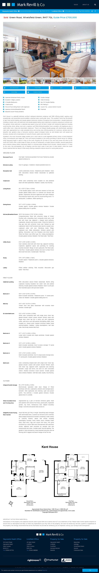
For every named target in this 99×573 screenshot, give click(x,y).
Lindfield (52, 544)
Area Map (14, 92)
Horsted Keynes (55, 548)
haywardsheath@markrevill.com (29, 11)
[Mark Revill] (92, 11)
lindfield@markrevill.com (71, 11)
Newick (76, 548)
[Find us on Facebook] (95, 11)
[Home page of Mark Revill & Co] (22, 6)
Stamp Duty (84, 88)
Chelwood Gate (78, 550)
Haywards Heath (55, 542)
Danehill (52, 550)
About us (86, 4)
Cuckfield (53, 546)
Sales (76, 4)
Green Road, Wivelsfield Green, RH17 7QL (28, 17)
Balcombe (77, 542)
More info (44, 570)
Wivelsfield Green (79, 546)
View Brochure (14, 88)
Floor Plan (38, 88)
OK (90, 570)
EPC (61, 88)
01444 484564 (85, 11)
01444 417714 (46, 11)
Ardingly (76, 544)
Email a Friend (38, 92)
